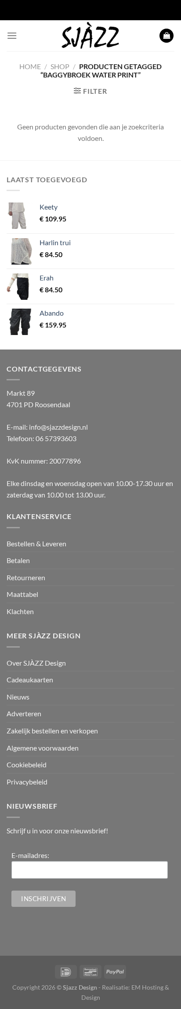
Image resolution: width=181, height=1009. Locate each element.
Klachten (20, 611)
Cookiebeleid (27, 764)
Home (30, 66)
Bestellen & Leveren (36, 543)
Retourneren (26, 577)
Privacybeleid (27, 781)
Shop (60, 66)
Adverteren (24, 713)
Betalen (18, 560)
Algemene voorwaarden (43, 748)
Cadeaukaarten (30, 679)
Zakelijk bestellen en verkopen (52, 730)
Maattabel (22, 594)
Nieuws (18, 696)
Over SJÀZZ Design (36, 663)
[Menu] (12, 35)
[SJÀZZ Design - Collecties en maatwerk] (90, 35)
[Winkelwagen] (166, 36)
